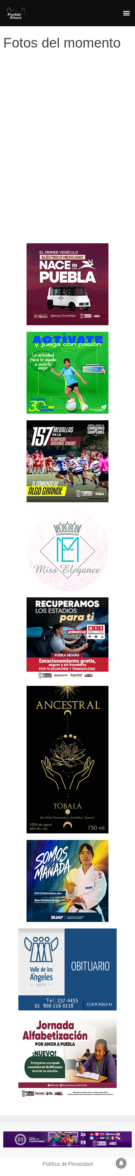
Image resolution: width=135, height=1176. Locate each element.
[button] (126, 13)
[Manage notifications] (121, 1163)
